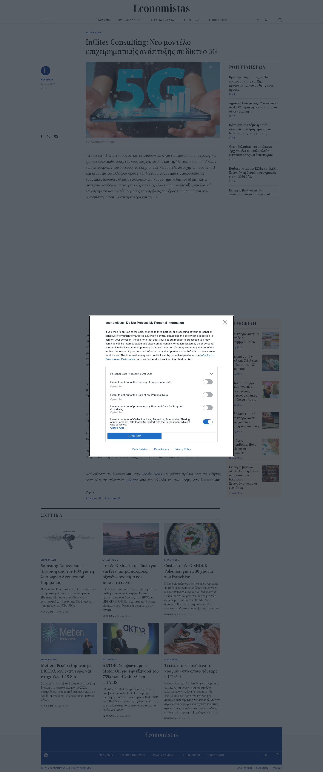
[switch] (208, 381)
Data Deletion (140, 449)
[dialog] (161, 386)
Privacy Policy (183, 449)
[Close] (226, 323)
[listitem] (161, 374)
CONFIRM (134, 436)
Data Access (161, 449)
